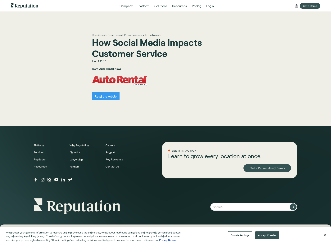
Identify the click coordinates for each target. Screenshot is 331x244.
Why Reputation (79, 145)
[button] (126, 6)
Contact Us (112, 166)
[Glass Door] (70, 179)
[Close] (325, 235)
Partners (74, 166)
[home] (24, 5)
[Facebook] (36, 179)
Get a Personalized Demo (267, 168)
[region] (165, 235)
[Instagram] (42, 179)
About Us (75, 152)
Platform (39, 145)
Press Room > (115, 35)
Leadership (76, 159)
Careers (110, 145)
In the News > (153, 35)
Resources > (99, 35)
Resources (40, 166)
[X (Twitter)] (49, 179)
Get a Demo (310, 5)
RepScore (40, 159)
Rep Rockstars (114, 159)
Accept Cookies (267, 235)
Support (110, 152)
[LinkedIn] (63, 179)
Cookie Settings (240, 235)
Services (39, 152)
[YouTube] (56, 179)
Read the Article (106, 96)
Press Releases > (134, 35)
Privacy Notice (167, 240)
